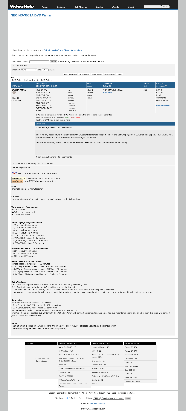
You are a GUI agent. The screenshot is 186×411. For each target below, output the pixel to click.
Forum (45, 7)
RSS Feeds (111, 393)
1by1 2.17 (95, 384)
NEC (17, 98)
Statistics (122, 393)
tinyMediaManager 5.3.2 (101, 347)
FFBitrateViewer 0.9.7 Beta (69, 380)
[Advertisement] (93, 37)
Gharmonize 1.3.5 (98, 361)
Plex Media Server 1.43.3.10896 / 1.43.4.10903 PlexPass (71, 359)
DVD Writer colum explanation (82, 55)
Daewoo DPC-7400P (132, 381)
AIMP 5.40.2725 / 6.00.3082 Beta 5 (72, 368)
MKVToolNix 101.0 (66, 351)
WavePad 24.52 (98, 368)
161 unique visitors (42, 359)
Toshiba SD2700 (131, 358)
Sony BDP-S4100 (131, 370)
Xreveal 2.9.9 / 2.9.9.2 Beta (69, 355)
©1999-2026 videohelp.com (93, 408)
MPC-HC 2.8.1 (97, 351)
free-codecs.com (97, 403)
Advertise (93, 393)
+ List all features (19, 65)
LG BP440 (128, 374)
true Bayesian (62, 326)
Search (52, 393)
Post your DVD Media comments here (53, 120)
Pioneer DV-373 (131, 351)
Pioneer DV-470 (131, 347)
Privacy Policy (74, 393)
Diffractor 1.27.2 (65, 372)
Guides (99, 7)
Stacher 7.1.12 (97, 380)
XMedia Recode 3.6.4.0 (100, 372)
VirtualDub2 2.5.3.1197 (67, 347)
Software (61, 7)
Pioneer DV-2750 (131, 355)
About (84, 393)
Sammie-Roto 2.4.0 (99, 365)
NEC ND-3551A (18, 90)
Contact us (62, 393)
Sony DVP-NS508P (132, 366)
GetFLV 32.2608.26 (66, 376)
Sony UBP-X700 (131, 377)
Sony (38, 117)
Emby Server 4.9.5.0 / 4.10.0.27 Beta (105, 376)
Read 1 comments (161, 96)
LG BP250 (128, 362)
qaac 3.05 (62, 365)
